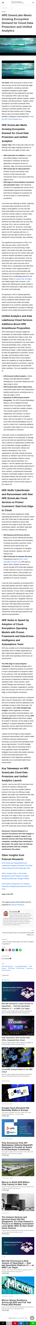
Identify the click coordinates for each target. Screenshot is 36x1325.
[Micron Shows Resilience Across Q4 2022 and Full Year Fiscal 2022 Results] (18, 1285)
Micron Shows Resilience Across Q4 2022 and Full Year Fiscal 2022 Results (16, 1302)
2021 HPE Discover (7, 966)
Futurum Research (17, 905)
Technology (5, 1213)
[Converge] (17, 2)
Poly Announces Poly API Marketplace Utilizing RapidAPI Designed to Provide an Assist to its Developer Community (17, 1146)
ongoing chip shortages (23, 279)
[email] (9, 1323)
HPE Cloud (11, 968)
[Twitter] (5, 59)
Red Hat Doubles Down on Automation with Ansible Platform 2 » (18, 934)
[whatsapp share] (17, 950)
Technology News (7, 1103)
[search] (33, 3)
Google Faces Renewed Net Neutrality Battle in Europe (15, 1109)
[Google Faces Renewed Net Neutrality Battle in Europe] (18, 1093)
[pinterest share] (10, 950)
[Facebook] (3, 59)
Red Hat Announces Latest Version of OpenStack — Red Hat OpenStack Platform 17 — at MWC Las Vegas (17, 1006)
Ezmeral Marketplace (21, 966)
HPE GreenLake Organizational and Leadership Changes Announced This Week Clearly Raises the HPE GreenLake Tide (17, 865)
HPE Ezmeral (20, 968)
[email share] (6, 950)
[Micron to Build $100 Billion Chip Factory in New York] (18, 1167)
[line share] (20, 950)
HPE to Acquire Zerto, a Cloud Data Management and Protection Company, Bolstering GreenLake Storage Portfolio (15, 876)
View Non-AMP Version (23, 1318)
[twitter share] (3, 950)
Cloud (4, 11)
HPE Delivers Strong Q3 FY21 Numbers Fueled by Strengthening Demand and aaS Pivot (17, 886)
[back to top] (32, 1318)
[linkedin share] (13, 950)
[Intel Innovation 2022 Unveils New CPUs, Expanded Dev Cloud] (18, 1026)
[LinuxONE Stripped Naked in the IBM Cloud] (18, 1057)
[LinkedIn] (7, 59)
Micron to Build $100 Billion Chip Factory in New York (16, 1183)
